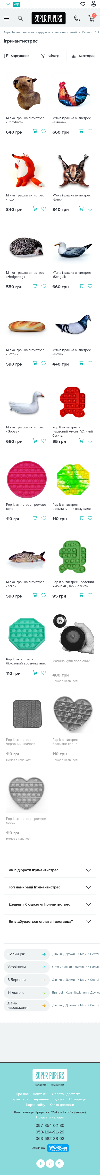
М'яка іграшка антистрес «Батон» (25, 352)
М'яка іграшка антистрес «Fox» (25, 198)
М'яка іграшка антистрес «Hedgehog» (25, 275)
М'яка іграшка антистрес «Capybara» (25, 120)
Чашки (67, 967)
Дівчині (57, 954)
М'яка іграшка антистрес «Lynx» (71, 198)
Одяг (55, 967)
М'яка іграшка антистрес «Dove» (71, 352)
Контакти (40, 1094)
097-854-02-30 (50, 1125)
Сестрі (94, 954)
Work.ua (38, 1148)
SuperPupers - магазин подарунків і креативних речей (40, 32)
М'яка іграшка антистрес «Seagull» (71, 275)
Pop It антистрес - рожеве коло (26, 507)
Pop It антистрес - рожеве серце (26, 821)
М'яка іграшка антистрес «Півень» (71, 120)
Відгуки (59, 1099)
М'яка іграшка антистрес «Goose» (25, 429)
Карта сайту (35, 1105)
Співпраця (77, 1099)
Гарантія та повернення (30, 1099)
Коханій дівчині (76, 993)
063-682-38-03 (50, 1138)
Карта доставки (62, 1105)
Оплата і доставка (66, 1094)
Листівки (81, 967)
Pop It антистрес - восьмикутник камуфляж (72, 507)
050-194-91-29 (50, 1132)
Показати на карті (50, 1117)
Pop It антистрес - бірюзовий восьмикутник (26, 661)
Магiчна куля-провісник (71, 661)
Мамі (83, 954)
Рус (7, 4)
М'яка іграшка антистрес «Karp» (25, 584)
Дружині (71, 954)
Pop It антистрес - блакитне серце (66, 742)
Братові (57, 993)
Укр (16, 4)
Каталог (87, 32)
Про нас (22, 1094)
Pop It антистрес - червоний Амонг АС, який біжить (72, 431)
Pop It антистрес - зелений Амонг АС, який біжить (73, 584)
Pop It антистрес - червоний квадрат (20, 742)
